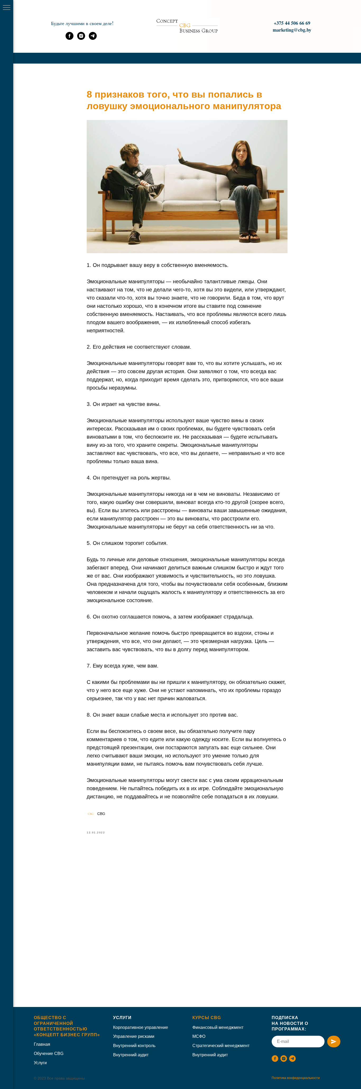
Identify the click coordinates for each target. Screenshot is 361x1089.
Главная (42, 1044)
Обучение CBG (48, 1053)
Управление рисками (133, 1036)
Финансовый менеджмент (217, 1027)
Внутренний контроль (134, 1045)
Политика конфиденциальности (296, 1078)
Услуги (122, 1017)
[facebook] (69, 38)
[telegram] (93, 38)
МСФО (198, 1036)
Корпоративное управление (140, 1027)
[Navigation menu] (6, 8)
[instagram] (81, 38)
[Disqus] (187, 915)
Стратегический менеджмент (220, 1045)
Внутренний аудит (131, 1055)
